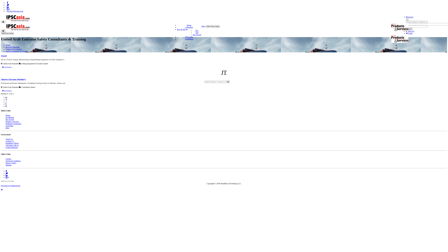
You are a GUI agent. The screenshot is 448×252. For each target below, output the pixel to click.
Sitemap (9, 165)
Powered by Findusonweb (10, 186)
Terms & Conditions (13, 161)
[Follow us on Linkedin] (8, 7)
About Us (9, 139)
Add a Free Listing (213, 26)
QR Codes (189, 37)
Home (189, 25)
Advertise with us (12, 145)
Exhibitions (189, 39)
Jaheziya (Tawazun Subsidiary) (13, 79)
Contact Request (12, 148)
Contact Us (10, 141)
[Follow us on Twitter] (8, 5)
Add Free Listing (7, 33)
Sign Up (411, 31)
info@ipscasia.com (16, 11)
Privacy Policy (11, 163)
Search (410, 17)
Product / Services (12, 122)
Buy (197, 31)
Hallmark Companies (13, 124)
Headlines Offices (12, 143)
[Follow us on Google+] (8, 9)
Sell (197, 33)
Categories (189, 27)
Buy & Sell (181, 29)
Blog (203, 26)
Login (410, 33)
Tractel (4, 56)
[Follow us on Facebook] (7, 3)
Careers (8, 159)
